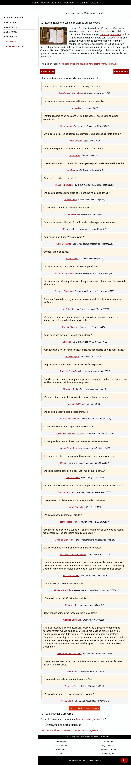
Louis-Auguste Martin (110, 34)
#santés (84, 64)
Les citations (10, 22)
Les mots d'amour (13, 17)
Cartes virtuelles (62, 746)
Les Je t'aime (11, 41)
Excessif (67, 730)
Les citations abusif (50, 730)
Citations (56, 2)
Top (124, 760)
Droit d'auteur (108, 742)
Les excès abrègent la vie (89, 719)
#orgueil (105, 64)
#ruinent (74, 64)
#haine (114, 64)
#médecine (94, 64)
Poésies (45, 2)
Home (35, 2)
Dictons (94, 2)
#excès (65, 64)
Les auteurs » (121, 71)
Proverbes (82, 2)
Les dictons (10, 36)
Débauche (79, 730)
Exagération (93, 730)
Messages (69, 2)
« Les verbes (47, 71)
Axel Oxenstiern (103, 31)
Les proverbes (11, 32)
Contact (61, 753)
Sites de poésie (61, 742)
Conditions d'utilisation (108, 750)
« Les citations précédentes (85, 708)
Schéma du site (61, 750)
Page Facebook (108, 746)
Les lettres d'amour (14, 46)
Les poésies (10, 27)
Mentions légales (108, 753)
